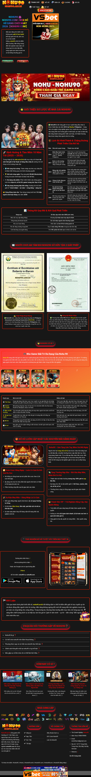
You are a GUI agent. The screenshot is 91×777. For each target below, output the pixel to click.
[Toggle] (3, 635)
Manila (71, 127)
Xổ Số (46, 7)
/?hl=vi (22, 570)
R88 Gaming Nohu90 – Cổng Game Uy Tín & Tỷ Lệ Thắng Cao (78, 685)
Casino (67, 2)
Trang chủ (35, 2)
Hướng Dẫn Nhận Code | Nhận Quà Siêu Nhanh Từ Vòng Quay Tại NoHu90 (56, 685)
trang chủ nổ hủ (62, 451)
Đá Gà (77, 2)
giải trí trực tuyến (18, 34)
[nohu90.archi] (13, 4)
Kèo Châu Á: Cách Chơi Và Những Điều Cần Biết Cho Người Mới (34, 685)
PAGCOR (31, 320)
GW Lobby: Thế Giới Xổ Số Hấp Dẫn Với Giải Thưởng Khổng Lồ (12, 685)
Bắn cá (57, 2)
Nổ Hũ (47, 2)
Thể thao (36, 7)
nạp (85, 479)
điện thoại (15, 506)
